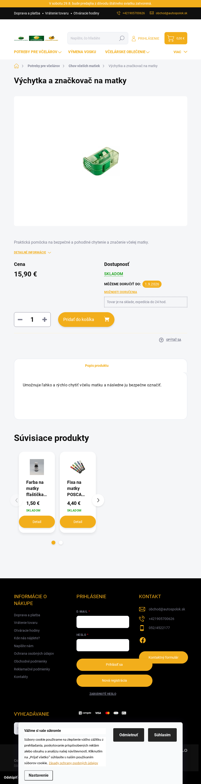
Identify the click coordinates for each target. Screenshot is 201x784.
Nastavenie (39, 775)
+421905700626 (161, 619)
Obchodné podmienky (30, 661)
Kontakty (21, 677)
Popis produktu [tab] (97, 366)
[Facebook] (142, 639)
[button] (53, 542)
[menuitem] (38, 52)
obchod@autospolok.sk (167, 609)
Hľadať (122, 38)
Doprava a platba (27, 13)
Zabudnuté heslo (102, 694)
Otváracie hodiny (86, 13)
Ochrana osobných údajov (34, 653)
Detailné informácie (30, 252)
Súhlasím (162, 735)
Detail (37, 522)
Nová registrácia (114, 680)
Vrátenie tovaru (57, 13)
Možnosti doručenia (120, 292)
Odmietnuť (128, 735)
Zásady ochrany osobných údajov (73, 763)
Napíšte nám (23, 646)
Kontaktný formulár (163, 657)
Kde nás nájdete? (27, 638)
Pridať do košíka (78, 319)
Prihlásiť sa (114, 664)
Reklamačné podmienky (32, 669)
